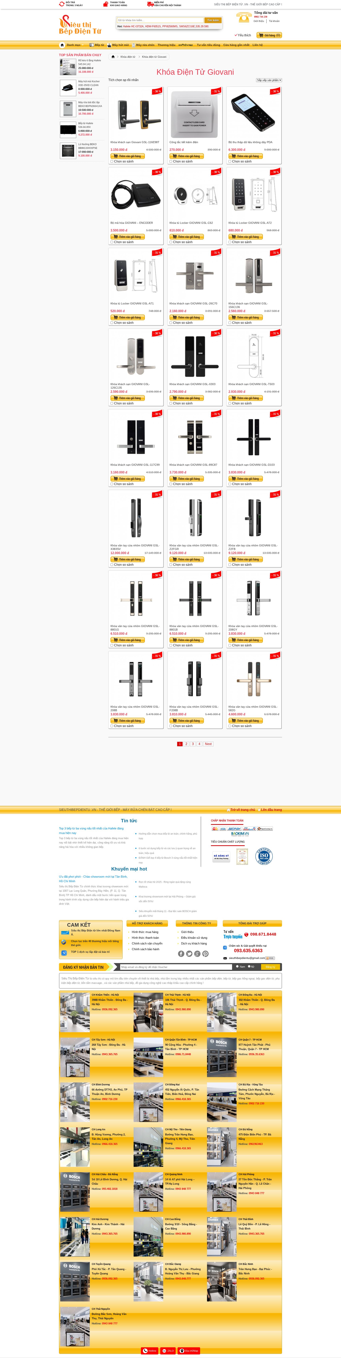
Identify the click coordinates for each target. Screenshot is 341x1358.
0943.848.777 (183, 1278)
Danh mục (74, 44)
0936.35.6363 (256, 1054)
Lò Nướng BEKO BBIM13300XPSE (87, 146)
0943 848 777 (183, 1188)
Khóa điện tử (128, 56)
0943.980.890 (183, 1009)
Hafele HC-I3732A (133, 26)
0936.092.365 (109, 1009)
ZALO (171, 1351)
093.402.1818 (109, 1188)
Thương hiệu (166, 44)
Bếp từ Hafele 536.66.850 (85, 125)
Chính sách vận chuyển (147, 943)
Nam (242, 966)
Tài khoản (274, 21)
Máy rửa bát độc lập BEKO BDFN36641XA (90, 104)
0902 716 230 (260, 16)
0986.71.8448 (183, 1054)
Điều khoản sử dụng (194, 937)
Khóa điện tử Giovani (154, 56)
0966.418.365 (183, 1099)
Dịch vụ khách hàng (194, 943)
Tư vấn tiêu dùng (208, 44)
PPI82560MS (170, 26)
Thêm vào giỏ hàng (128, 156)
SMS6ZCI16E (187, 26)
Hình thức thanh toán (145, 937)
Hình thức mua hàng (145, 932)
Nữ (252, 966)
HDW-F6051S (153, 26)
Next (208, 744)
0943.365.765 (109, 1054)
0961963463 (256, 1144)
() (278, 35)
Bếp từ (99, 44)
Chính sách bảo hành (145, 949)
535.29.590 (202, 26)
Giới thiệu (259, 21)
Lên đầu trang (271, 809)
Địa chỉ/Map (191, 1351)
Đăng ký (270, 966)
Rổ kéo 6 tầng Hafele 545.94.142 (89, 62)
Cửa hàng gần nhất (236, 44)
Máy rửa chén (145, 44)
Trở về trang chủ (242, 809)
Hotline (152, 1351)
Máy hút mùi (120, 44)
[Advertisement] (195, 774)
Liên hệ (258, 44)
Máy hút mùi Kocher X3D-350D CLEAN (89, 83)
